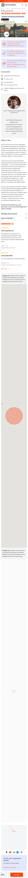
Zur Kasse (16, 874)
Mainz (7, 8)
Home (2, 8)
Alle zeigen (4, 269)
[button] (26, 21)
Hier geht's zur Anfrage (10, 867)
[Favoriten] (22, 5)
